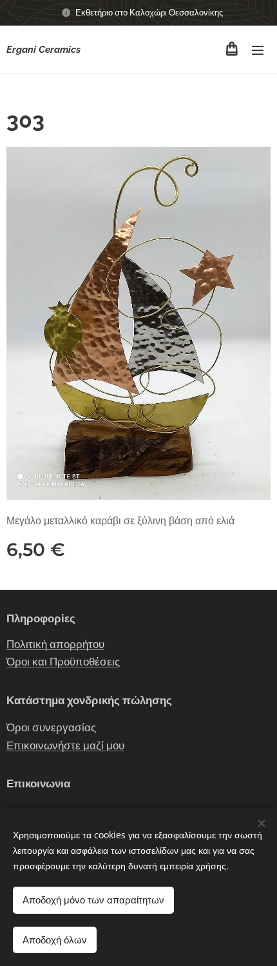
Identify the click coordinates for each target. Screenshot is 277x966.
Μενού (258, 50)
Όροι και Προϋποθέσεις (63, 661)
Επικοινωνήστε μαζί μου (65, 745)
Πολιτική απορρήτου (55, 644)
